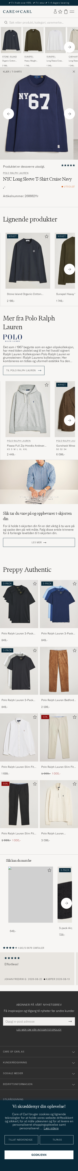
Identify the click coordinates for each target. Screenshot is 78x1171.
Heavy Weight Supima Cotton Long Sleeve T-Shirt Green (33, 61)
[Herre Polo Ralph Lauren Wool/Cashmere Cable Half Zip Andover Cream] (59, 804)
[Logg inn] (55, 11)
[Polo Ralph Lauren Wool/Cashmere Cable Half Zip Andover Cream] (59, 830)
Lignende (30, 219)
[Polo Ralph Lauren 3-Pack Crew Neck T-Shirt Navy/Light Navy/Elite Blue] (59, 630)
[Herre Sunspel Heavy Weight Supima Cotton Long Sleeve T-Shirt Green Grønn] (33, 40)
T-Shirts (17, 71)
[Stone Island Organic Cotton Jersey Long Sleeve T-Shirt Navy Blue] (27, 291)
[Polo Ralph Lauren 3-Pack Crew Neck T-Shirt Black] (19, 630)
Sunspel (28, 57)
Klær (6, 71)
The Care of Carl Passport (39, 2)
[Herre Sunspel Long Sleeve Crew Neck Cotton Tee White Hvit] (55, 40)
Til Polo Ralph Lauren (21, 370)
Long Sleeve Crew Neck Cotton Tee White (54, 61)
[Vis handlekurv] (66, 11)
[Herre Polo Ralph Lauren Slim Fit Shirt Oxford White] (19, 737)
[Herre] (30, 895)
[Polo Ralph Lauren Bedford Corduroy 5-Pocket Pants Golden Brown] (59, 697)
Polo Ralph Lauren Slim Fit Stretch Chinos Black (18, 834)
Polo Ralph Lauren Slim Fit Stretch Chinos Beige (57, 767)
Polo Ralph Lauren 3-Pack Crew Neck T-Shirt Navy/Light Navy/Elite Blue (57, 634)
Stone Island (9, 57)
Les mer (37, 542)
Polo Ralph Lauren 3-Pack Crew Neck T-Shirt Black (17, 634)
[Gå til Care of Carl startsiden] (17, 11)
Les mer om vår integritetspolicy (39, 1030)
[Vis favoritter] (60, 12)
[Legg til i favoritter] (46, 237)
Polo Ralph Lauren (15, 173)
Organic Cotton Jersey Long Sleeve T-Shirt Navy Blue (10, 61)
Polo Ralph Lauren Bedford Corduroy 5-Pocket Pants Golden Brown (57, 700)
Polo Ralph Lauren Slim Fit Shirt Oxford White (18, 767)
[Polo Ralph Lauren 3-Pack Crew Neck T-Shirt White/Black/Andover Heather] (19, 697)
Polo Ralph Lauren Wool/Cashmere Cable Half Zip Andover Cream (58, 834)
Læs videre (51, 1128)
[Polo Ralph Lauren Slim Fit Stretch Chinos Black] (19, 830)
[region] (39, 968)
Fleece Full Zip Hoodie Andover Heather (25, 446)
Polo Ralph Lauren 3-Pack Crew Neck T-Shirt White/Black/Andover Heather (17, 700)
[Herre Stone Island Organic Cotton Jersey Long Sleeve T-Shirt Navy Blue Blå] (11, 40)
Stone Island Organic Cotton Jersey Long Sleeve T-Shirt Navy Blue (25, 294)
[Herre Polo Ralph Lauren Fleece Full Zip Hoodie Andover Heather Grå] (27, 409)
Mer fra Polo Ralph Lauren (29, 322)
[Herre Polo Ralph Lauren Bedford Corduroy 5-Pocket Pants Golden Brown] (59, 671)
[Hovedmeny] (72, 11)
